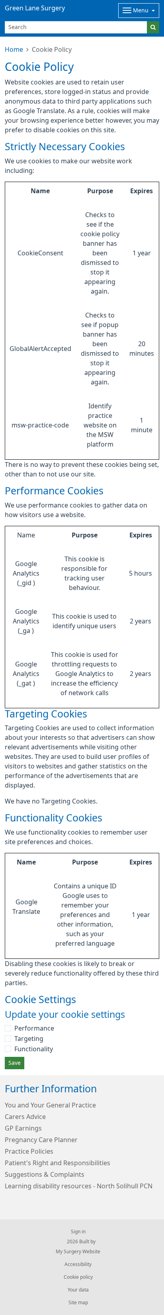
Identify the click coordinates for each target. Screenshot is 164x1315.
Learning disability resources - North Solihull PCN (78, 1186)
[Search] (153, 27)
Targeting (28, 1038)
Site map (78, 1302)
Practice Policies (29, 1151)
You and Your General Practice (50, 1105)
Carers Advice (25, 1116)
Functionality (33, 1049)
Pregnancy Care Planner (41, 1140)
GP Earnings (23, 1128)
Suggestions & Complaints (44, 1174)
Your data (78, 1290)
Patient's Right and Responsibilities (57, 1163)
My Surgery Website (78, 1251)
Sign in (78, 1231)
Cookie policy (78, 1277)
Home (14, 49)
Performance (34, 1028)
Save (14, 1063)
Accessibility (78, 1264)
